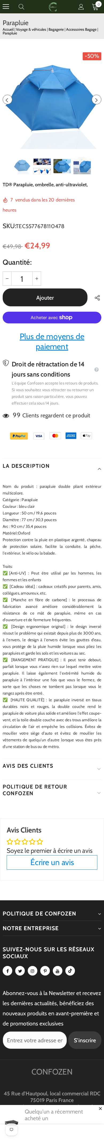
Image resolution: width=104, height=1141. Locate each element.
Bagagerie (57, 29)
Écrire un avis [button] (52, 862)
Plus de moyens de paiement (52, 341)
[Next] (96, 99)
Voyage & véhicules (31, 29)
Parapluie (10, 33)
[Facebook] (7, 971)
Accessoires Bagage (81, 29)
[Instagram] (32, 971)
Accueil (8, 29)
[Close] (100, 1108)
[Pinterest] (45, 971)
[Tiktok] (70, 971)
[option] (52, 99)
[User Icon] (81, 7)
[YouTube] (57, 971)
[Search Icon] (27, 6)
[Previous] (7, 99)
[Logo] (52, 6)
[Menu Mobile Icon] (6, 6)
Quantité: (17, 262)
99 (16, 415)
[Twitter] (20, 971)
